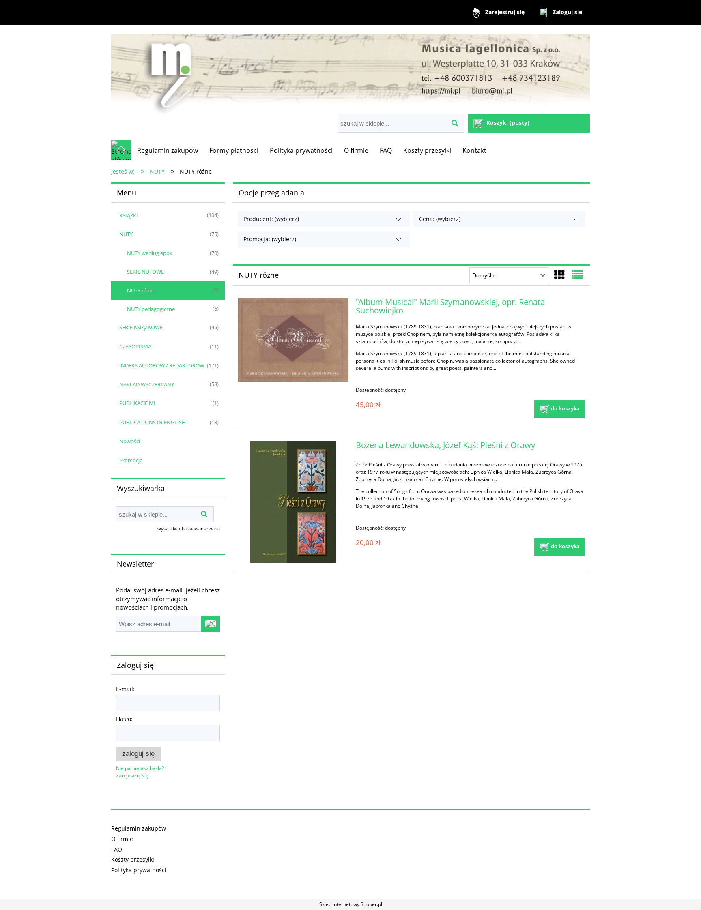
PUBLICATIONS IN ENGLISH (152, 422)
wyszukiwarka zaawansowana (188, 529)
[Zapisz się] (210, 624)
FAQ (116, 849)
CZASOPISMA (135, 346)
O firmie (122, 839)
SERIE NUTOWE (145, 271)
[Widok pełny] (577, 274)
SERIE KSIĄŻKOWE (141, 327)
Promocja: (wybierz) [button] (269, 239)
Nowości (129, 441)
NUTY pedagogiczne (151, 309)
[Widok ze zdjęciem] (559, 274)
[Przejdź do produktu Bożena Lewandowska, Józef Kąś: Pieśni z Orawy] (293, 502)
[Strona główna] (350, 70)
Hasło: (124, 719)
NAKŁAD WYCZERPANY (146, 384)
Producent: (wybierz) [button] (271, 219)
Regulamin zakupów (138, 828)
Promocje (130, 460)
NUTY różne (141, 290)
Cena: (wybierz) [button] (439, 219)
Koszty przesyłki (132, 859)
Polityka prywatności (138, 870)
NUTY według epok (149, 253)
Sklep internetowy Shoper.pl (350, 904)
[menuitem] (167, 150)
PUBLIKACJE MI (137, 403)
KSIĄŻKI (128, 215)
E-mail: (125, 689)
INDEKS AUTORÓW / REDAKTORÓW (161, 365)
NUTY (126, 234)
